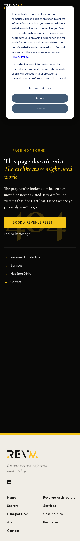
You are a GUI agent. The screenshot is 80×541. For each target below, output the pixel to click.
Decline (40, 108)
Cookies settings (40, 87)
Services (49, 505)
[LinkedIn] (9, 483)
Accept (40, 98)
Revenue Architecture (59, 497)
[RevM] (41, 454)
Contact (13, 530)
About (11, 522)
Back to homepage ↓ (18, 234)
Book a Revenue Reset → (35, 222)
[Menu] (74, 6)
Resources (50, 522)
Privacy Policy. (20, 56)
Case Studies (53, 514)
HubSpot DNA (18, 514)
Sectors (12, 505)
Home (11, 497)
